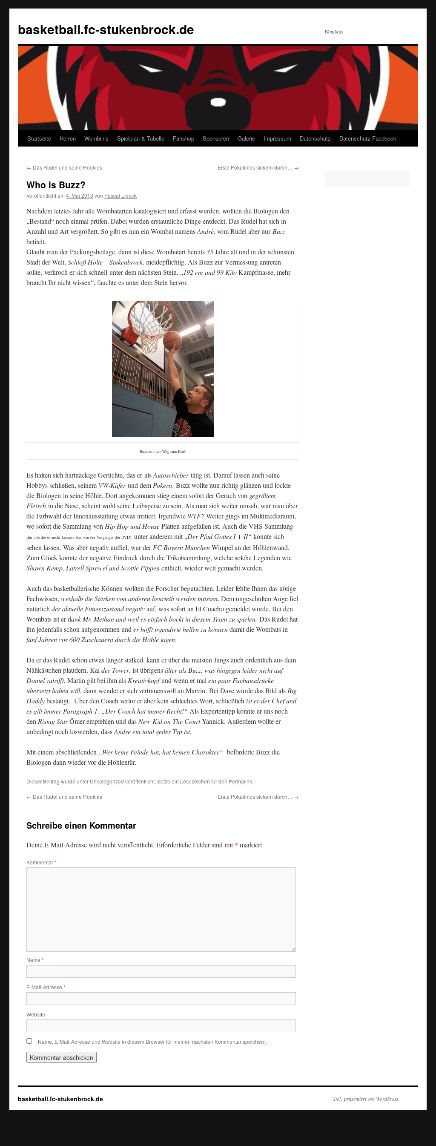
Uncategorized (107, 781)
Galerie (246, 138)
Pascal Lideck (120, 195)
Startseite (39, 138)
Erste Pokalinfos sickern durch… (258, 167)
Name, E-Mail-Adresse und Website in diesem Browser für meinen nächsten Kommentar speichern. (152, 1041)
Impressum (277, 138)
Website (35, 1014)
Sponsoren (216, 138)
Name (35, 959)
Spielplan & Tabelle (140, 138)
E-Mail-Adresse (46, 987)
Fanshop (183, 138)
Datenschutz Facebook (367, 138)
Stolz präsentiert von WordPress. (366, 1098)
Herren (68, 138)
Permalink (240, 781)
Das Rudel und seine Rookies (64, 167)
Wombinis (96, 138)
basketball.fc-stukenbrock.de (106, 29)
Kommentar (41, 862)
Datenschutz (315, 138)
